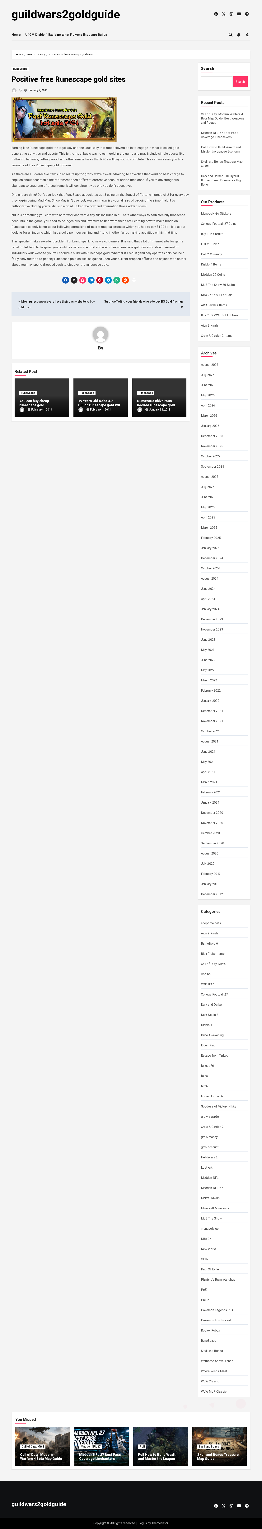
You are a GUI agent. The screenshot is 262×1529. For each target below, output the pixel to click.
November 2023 (212, 629)
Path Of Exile (210, 1269)
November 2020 (212, 823)
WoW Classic (210, 1381)
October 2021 (210, 731)
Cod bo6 (207, 974)
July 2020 (208, 863)
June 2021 (208, 751)
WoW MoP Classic (214, 1391)
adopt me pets (211, 923)
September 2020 (212, 843)
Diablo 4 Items (211, 264)
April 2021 (208, 772)
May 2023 (208, 650)
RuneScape (20, 68)
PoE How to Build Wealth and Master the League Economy (157, 1459)
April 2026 (208, 405)
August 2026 (209, 365)
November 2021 (212, 721)
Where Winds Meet (214, 1371)
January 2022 (210, 701)
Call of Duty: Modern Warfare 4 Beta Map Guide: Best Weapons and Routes (223, 118)
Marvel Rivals (210, 1198)
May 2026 (208, 395)
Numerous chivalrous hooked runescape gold (156, 403)
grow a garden (211, 1116)
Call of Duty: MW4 (213, 964)
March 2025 (209, 527)
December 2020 (212, 813)
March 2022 (209, 680)
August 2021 (209, 741)
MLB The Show (211, 1218)
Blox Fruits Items (213, 954)
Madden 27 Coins (213, 274)
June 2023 (208, 639)
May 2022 (208, 670)
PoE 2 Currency (211, 254)
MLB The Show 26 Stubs (218, 285)
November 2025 (212, 446)
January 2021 (210, 802)
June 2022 (208, 660)
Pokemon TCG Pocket (216, 1320)
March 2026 (209, 415)
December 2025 (212, 436)
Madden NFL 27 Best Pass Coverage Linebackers (100, 1457)
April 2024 (208, 599)
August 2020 (209, 853)
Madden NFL (210, 1178)
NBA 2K (206, 1239)
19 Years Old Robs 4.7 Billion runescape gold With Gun (100, 405)
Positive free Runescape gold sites (69, 79)
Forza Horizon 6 (212, 1096)
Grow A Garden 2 (212, 1127)
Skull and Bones (212, 1351)
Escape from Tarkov (214, 1055)
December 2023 (212, 619)
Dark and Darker (212, 1004)
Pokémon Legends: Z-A (217, 1310)
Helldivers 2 (209, 1157)
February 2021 (211, 792)
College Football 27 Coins (219, 224)
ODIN (204, 1259)
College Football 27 (214, 994)
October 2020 (210, 833)
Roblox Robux (210, 1330)
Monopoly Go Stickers (216, 213)
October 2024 (210, 568)
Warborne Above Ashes (217, 1361)
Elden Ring (208, 1045)
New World (208, 1249)
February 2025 (211, 538)
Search (207, 69)
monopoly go (210, 1228)
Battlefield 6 (209, 943)
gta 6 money (209, 1137)
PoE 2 (205, 1300)
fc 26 (204, 1086)
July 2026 (208, 375)
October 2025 (210, 456)
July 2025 (208, 487)
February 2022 (211, 690)
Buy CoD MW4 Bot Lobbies (220, 315)
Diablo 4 (207, 1025)
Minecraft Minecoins (215, 1208)
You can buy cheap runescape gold (34, 403)
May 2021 (208, 762)
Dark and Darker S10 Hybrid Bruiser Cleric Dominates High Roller (221, 180)
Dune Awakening (212, 1035)
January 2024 (210, 609)
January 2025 (210, 548)
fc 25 (204, 1076)
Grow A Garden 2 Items (217, 336)
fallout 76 (207, 1066)
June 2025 (208, 497)
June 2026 (208, 385)
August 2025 (209, 477)
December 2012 (212, 894)
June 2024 (208, 589)
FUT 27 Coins (210, 244)
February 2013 (211, 874)
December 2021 (212, 711)
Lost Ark (207, 1167)
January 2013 (210, 884)
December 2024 (212, 558)
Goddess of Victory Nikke (218, 1106)
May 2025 (208, 507)
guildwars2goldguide (66, 14)
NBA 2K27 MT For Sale (217, 295)
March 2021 (209, 782)
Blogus (142, 1523)
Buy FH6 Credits (212, 234)
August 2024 (209, 578)
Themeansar (160, 1523)
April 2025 (208, 517)
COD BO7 (207, 984)
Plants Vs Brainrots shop (218, 1279)
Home (16, 35)
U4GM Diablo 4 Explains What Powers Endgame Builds (66, 35)
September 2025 (212, 466)
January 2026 (210, 426)
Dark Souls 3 (209, 1015)
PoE (204, 1290)
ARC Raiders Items (214, 305)
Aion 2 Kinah (209, 325)
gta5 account (209, 1147)
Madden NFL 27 (212, 1188)
